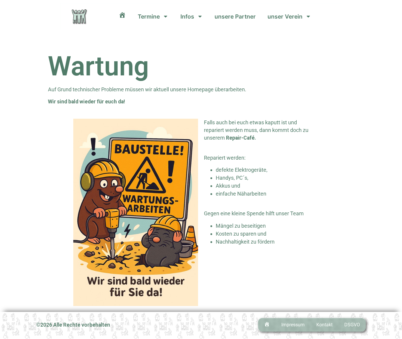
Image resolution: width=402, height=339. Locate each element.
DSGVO (352, 325)
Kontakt (324, 325)
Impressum (293, 325)
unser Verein (285, 16)
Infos (187, 16)
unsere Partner (235, 16)
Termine (149, 16)
